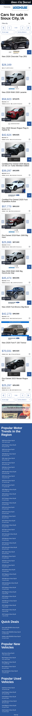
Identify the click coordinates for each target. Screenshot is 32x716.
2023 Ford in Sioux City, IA (8, 512)
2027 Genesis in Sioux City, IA (9, 543)
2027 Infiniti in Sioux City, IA (8, 521)
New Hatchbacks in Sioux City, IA (10, 671)
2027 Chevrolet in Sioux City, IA (9, 534)
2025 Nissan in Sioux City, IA (8, 557)
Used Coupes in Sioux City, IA (9, 710)
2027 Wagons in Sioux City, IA (9, 575)
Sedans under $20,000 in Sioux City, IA (11, 637)
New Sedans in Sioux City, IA (9, 667)
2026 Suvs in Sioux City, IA (8, 441)
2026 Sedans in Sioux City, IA (9, 494)
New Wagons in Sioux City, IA (9, 662)
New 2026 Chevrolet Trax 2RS (14, 56)
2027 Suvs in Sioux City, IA (8, 463)
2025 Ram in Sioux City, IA (8, 566)
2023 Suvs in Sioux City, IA (8, 481)
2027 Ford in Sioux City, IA (8, 485)
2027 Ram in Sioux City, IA (8, 530)
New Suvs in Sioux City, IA (8, 654)
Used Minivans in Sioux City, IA (9, 701)
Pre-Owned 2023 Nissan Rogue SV (15, 379)
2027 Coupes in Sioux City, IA (9, 615)
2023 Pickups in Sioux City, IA (9, 503)
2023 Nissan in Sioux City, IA (8, 517)
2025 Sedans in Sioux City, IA (9, 597)
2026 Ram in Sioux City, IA (8, 468)
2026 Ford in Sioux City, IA (8, 450)
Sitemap (16, 714)
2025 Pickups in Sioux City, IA (9, 526)
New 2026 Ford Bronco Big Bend (15, 307)
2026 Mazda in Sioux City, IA (9, 454)
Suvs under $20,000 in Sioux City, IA (10, 628)
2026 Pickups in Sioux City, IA (9, 445)
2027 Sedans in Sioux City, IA (9, 606)
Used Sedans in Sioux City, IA (9, 697)
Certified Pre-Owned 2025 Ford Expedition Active (14, 200)
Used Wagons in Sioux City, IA (9, 706)
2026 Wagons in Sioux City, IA (9, 490)
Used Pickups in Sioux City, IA (9, 693)
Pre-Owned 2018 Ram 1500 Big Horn (15, 236)
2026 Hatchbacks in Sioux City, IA (10, 583)
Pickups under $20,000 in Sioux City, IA (11, 632)
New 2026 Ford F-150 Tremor (14, 343)
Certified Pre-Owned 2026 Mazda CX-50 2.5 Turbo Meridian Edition (15, 165)
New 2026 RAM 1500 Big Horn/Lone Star (12, 272)
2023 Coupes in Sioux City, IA (9, 610)
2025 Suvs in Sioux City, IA (8, 477)
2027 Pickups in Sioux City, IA (9, 499)
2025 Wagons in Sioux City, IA (9, 592)
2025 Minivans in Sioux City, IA (9, 579)
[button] (2, 42)
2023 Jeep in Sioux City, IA (8, 552)
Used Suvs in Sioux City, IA (8, 688)
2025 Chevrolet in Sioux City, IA (9, 548)
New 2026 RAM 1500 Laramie (14, 92)
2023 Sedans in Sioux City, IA (9, 588)
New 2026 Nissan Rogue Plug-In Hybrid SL (15, 129)
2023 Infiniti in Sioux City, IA (8, 570)
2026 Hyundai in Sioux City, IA (9, 472)
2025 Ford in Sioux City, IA (8, 508)
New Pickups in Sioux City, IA (9, 658)
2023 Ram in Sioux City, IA (8, 561)
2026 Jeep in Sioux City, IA (8, 459)
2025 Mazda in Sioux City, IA (9, 539)
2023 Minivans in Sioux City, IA (9, 601)
